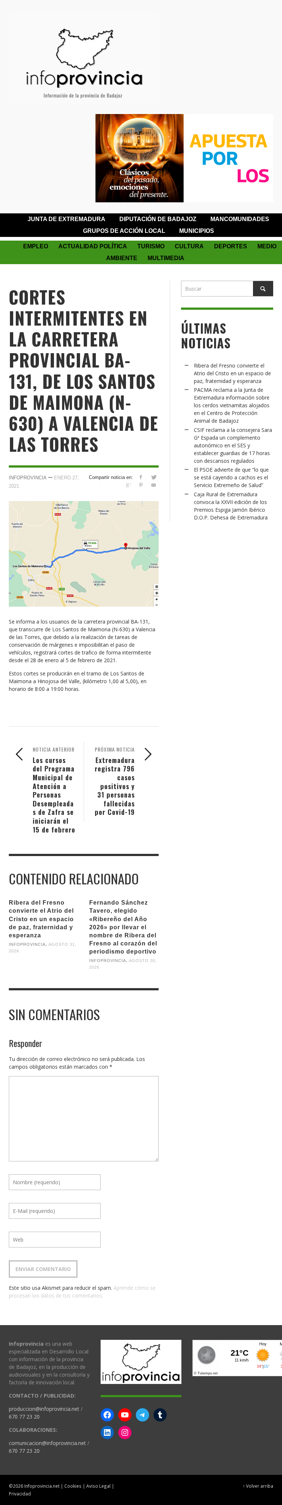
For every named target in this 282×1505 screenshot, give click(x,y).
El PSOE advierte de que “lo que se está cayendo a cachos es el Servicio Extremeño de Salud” (231, 477)
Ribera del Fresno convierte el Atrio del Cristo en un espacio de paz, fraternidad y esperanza (41, 918)
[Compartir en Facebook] (141, 477)
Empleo (35, 246)
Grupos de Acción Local (124, 231)
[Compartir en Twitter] (154, 477)
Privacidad (20, 1494)
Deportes (230, 246)
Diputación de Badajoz (157, 219)
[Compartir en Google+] (128, 485)
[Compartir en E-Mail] (154, 485)
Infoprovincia (28, 477)
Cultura (189, 246)
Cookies (73, 1486)
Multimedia (166, 258)
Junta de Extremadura (66, 219)
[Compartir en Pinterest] (141, 485)
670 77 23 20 (24, 1416)
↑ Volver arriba (258, 1486)
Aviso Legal (98, 1486)
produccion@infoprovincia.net (44, 1408)
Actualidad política (92, 246)
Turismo (150, 246)
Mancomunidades (239, 219)
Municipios (196, 231)
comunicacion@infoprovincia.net (47, 1443)
